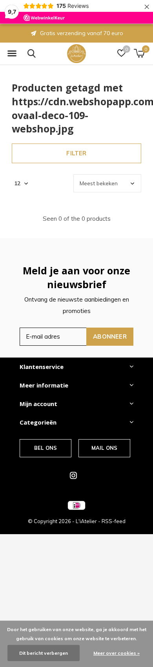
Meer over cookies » (116, 653)
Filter (76, 153)
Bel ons (45, 448)
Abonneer (110, 336)
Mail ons (104, 448)
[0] (139, 53)
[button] (12, 53)
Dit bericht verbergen (43, 653)
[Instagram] (73, 475)
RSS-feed (114, 521)
